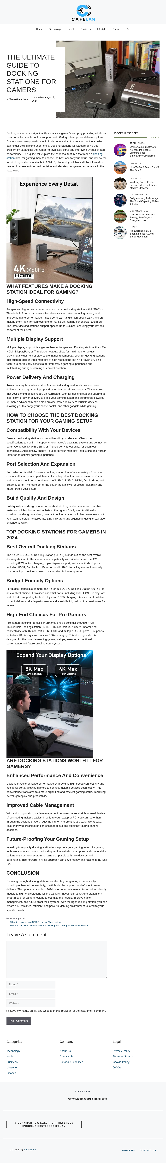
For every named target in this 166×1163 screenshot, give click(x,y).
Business (86, 29)
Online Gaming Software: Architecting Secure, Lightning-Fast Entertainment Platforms (143, 151)
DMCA (117, 1067)
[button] (128, 29)
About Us (65, 1051)
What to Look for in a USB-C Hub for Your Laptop (35, 922)
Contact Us (66, 1056)
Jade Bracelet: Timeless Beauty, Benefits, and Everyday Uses (142, 217)
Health (71, 29)
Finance (117, 29)
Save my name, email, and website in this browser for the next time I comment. (58, 1010)
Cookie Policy (121, 1062)
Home (39, 29)
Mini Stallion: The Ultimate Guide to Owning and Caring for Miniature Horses (49, 925)
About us (128, 1150)
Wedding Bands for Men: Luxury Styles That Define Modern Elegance (143, 185)
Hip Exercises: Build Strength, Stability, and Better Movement (142, 233)
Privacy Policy (121, 1051)
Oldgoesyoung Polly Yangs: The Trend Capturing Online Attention (144, 201)
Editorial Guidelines (71, 1062)
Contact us (148, 1150)
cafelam (30, 1150)
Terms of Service (123, 1056)
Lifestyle (101, 29)
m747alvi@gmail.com (17, 99)
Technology (55, 29)
